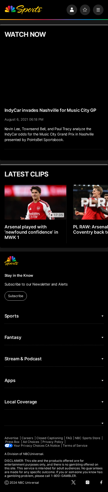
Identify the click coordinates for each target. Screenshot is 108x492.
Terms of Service (75, 445)
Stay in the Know (19, 275)
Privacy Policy (52, 442)
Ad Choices (31, 442)
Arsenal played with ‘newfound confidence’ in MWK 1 (32, 232)
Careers (27, 438)
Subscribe (15, 296)
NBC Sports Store (87, 438)
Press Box (12, 442)
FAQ (69, 438)
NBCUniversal (33, 454)
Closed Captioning (49, 438)
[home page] (23, 10)
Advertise (12, 438)
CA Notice (52, 445)
